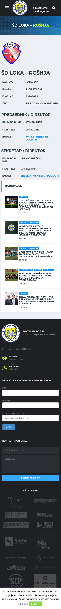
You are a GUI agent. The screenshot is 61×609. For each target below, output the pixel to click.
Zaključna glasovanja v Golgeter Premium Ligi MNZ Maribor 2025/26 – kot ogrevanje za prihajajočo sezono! (36, 205)
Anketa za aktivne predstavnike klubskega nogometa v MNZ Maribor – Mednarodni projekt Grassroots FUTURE (36, 230)
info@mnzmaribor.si (17, 359)
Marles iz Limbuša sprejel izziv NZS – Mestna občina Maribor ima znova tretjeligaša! (35, 276)
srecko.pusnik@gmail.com (39, 175)
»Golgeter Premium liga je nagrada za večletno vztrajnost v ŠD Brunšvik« (36, 254)
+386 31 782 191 (13, 369)
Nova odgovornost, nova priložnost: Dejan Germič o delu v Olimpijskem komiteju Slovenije (37, 300)
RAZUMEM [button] (35, 604)
